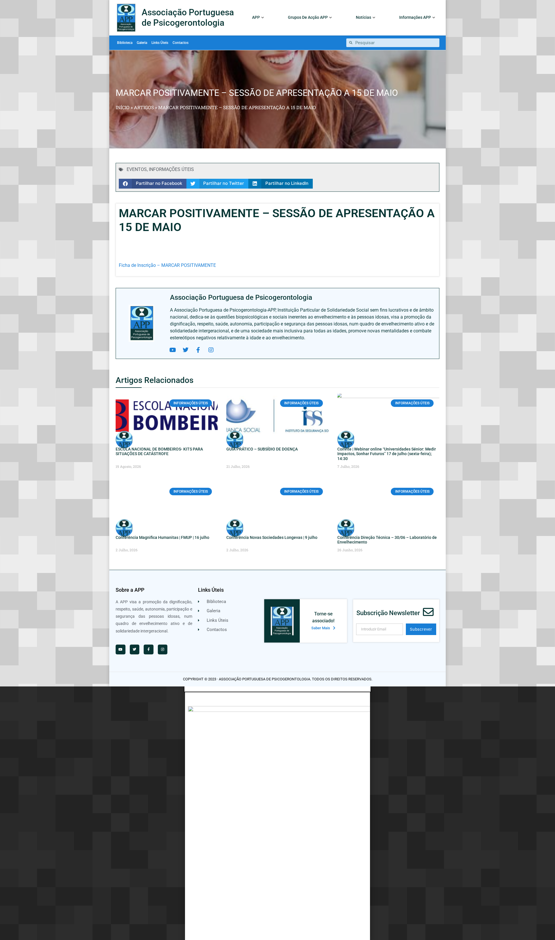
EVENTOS (137, 169)
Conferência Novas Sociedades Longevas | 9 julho (271, 537)
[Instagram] (211, 350)
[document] (277, 813)
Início (123, 107)
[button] (152, 184)
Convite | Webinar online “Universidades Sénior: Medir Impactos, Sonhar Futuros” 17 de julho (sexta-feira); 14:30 (386, 454)
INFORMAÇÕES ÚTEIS (171, 169)
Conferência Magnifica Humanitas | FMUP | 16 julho (162, 537)
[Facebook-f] (198, 350)
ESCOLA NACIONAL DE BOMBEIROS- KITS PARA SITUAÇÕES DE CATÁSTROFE (159, 451)
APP (256, 17)
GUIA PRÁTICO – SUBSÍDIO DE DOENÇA (262, 449)
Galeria (142, 43)
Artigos (144, 107)
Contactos (180, 43)
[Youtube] (173, 350)
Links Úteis (159, 43)
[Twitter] (185, 350)
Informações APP (415, 17)
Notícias (363, 17)
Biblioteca (124, 43)
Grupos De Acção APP (308, 17)
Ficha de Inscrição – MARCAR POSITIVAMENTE (167, 265)
